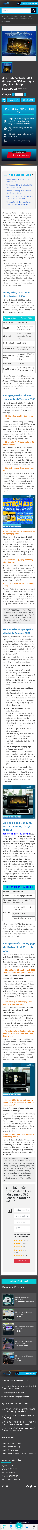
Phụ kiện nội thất (17, 16)
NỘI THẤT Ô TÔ (8, 1466)
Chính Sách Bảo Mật (10, 1450)
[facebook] (27, 1486)
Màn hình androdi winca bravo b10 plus (23, 1342)
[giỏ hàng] (3, 1526)
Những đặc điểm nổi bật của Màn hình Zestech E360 (19, 186)
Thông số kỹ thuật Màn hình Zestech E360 (17, 180)
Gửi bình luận (22, 1261)
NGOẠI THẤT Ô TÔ (9, 1469)
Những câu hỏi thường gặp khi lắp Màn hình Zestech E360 (18, 203)
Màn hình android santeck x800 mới (24, 1328)
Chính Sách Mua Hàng (11, 1447)
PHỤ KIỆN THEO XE (10, 1476)
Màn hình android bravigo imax (24, 1357)
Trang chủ (5, 16)
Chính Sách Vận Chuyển (11, 1443)
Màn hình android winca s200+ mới (23, 1313)
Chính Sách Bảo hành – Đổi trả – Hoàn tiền (19, 1454)
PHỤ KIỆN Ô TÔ (8, 1473)
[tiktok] (31, 1486)
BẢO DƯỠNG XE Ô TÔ (11, 1480)
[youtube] (34, 1486)
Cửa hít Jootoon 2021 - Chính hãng (23, 1299)
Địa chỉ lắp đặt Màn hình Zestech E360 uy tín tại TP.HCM (19, 197)
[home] (6, 4)
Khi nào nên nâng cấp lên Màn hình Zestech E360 (18, 192)
